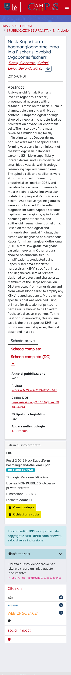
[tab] (13, 364)
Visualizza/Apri (22, 507)
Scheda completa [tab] (26, 349)
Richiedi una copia (25, 514)
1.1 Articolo (61, 30)
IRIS (5, 26)
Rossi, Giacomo (22, 62)
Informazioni (21, 554)
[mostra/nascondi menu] (67, 7)
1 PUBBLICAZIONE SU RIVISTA (27, 30)
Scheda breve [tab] (23, 340)
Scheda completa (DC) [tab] (30, 356)
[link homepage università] (43, 7)
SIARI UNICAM (22, 26)
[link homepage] (11, 7)
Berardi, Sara (29, 68)
